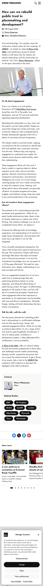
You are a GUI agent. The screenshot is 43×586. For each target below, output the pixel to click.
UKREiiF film (33, 360)
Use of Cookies (16, 581)
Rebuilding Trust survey (26, 109)
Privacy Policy (27, 581)
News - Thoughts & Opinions (15, 35)
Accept (21, 564)
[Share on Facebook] (14, 435)
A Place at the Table (10, 345)
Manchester (11, 413)
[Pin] (29, 435)
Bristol (9, 407)
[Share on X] (19, 435)
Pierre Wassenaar (11, 32)
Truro (8, 418)
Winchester (21, 418)
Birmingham (21, 402)
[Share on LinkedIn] (24, 435)
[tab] (11, 487)
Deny (22, 570)
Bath (8, 402)
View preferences (22, 576)
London (31, 407)
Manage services (22, 558)
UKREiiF (5, 49)
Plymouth (25, 413)
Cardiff (20, 407)
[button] (35, 3)
